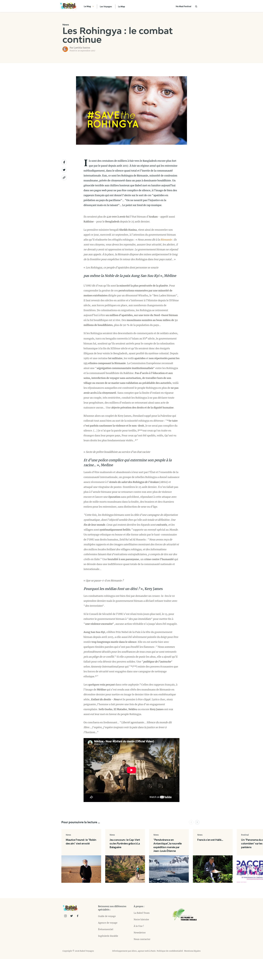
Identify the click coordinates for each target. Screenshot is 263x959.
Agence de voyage (107, 922)
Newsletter (140, 932)
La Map (121, 6)
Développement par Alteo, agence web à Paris (134, 951)
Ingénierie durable (108, 935)
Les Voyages (106, 6)
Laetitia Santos (82, 47)
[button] (191, 822)
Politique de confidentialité (170, 951)
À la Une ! (139, 926)
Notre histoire (141, 919)
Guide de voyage (107, 916)
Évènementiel (105, 929)
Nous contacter (142, 939)
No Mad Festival (183, 6)
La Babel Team (142, 913)
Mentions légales (192, 951)
